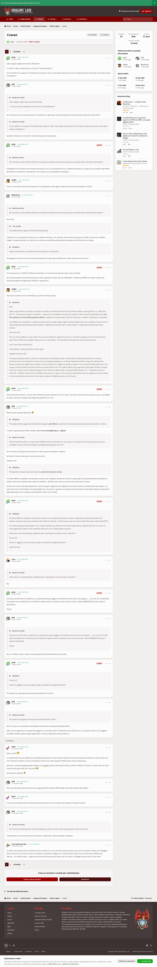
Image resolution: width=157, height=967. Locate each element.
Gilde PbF (10, 923)
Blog (8, 926)
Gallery (9, 933)
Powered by (142, 951)
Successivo (17, 51)
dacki (12, 42)
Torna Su (149, 898)
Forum (9, 919)
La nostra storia (40, 913)
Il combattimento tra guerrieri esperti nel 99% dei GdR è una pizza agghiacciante (136, 120)
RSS (44, 951)
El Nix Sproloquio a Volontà (138, 163)
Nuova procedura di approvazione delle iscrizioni (22, 3)
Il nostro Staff (39, 923)
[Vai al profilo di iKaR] (8, 85)
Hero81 (125, 124)
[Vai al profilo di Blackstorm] (8, 196)
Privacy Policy (18, 951)
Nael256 (125, 163)
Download (10, 930)
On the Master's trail (131, 150)
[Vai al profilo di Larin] (8, 560)
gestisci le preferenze (70, 964)
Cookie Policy (52, 964)
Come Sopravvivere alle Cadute (135, 161)
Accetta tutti (146, 961)
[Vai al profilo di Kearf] (8, 748)
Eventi (37, 930)
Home (9, 913)
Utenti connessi (40, 926)
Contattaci (28, 951)
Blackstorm (16, 195)
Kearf (13, 747)
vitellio (14, 180)
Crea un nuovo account (32, 879)
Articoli (9, 916)
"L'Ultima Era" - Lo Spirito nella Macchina (134, 103)
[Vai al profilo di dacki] (8, 42)
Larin (13, 559)
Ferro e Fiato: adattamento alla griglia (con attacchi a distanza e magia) (135, 136)
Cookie (36, 951)
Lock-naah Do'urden (19, 844)
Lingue (8, 951)
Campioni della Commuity (43, 919)
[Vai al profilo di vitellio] (8, 181)
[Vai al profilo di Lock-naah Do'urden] (8, 845)
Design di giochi (134, 124)
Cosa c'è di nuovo (41, 916)
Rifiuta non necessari (127, 961)
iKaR (13, 84)
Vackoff (125, 106)
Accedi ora (85, 879)
